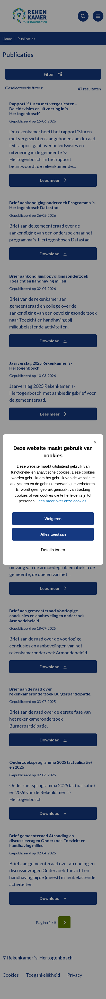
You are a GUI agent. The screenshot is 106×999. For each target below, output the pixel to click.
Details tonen (53, 550)
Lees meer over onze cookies (61, 501)
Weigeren (53, 518)
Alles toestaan (53, 534)
